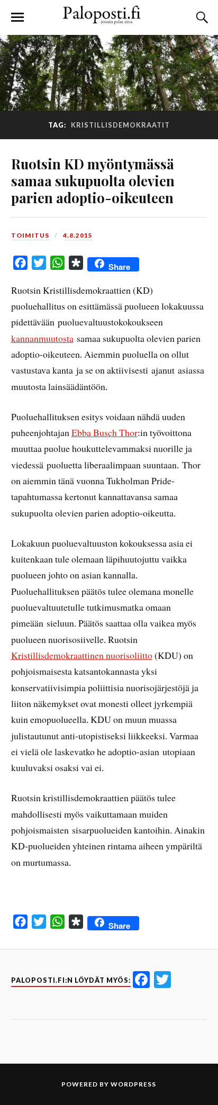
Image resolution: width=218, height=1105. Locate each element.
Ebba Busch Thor (104, 432)
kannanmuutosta (42, 338)
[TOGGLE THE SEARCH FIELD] (200, 17)
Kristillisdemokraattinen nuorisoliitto (81, 655)
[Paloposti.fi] (109, 19)
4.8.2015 (78, 235)
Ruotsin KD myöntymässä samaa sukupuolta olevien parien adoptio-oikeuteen (93, 180)
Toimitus (30, 235)
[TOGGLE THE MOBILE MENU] (17, 17)
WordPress (133, 1084)
